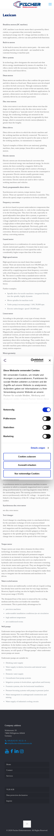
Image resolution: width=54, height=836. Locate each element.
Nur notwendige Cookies (27, 473)
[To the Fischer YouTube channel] (7, 752)
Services (9, 776)
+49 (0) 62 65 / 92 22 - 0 (16, 741)
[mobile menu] (50, 4)
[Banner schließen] (50, 360)
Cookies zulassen (27, 456)
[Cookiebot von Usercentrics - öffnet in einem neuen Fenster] (32, 360)
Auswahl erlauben (27, 465)
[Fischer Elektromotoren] (27, 4)
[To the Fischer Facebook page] (12, 752)
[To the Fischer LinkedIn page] (16, 752)
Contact (9, 770)
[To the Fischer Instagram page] (21, 752)
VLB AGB (10, 789)
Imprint (9, 801)
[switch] (46, 418)
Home (8, 764)
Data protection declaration (17, 795)
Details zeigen (38, 448)
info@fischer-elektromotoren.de (19, 743)
